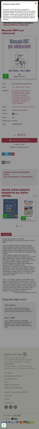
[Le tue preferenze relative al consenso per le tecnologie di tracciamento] (4, 425)
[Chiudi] (35, 3)
